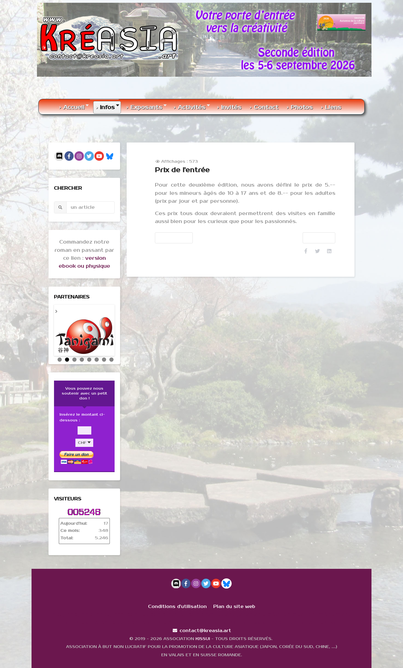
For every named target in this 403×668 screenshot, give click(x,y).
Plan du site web (234, 598)
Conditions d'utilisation (177, 598)
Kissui (202, 630)
